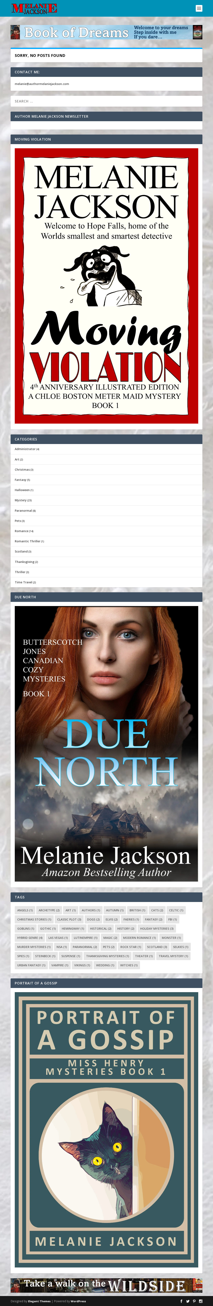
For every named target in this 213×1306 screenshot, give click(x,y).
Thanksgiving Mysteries (107, 956)
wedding (105, 965)
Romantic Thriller (27, 541)
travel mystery (173, 956)
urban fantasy (31, 965)
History (125, 929)
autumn (115, 910)
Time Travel (23, 582)
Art (17, 459)
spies (23, 956)
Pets (18, 521)
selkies (180, 947)
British (137, 910)
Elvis (112, 919)
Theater (144, 956)
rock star (130, 947)
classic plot (69, 919)
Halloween (22, 490)
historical (100, 929)
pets (108, 947)
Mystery (21, 500)
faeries (131, 919)
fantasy (153, 919)
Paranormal (23, 511)
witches (128, 965)
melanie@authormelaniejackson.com (42, 84)
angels (25, 910)
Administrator (25, 449)
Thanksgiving (24, 562)
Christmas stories (34, 919)
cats (157, 910)
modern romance (139, 938)
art (71, 910)
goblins (25, 929)
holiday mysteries (156, 929)
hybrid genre (29, 938)
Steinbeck (45, 956)
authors (91, 910)
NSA (62, 947)
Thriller (20, 572)
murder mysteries (34, 947)
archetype (49, 910)
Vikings (82, 965)
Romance (21, 531)
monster (171, 938)
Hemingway (73, 929)
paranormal (85, 947)
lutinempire (85, 938)
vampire (59, 965)
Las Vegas (58, 938)
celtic (176, 910)
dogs (93, 919)
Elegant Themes (39, 1301)
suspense (70, 956)
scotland (157, 947)
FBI (172, 919)
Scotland (21, 551)
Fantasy (20, 480)
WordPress (78, 1301)
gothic (48, 929)
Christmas (22, 470)
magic (110, 938)
